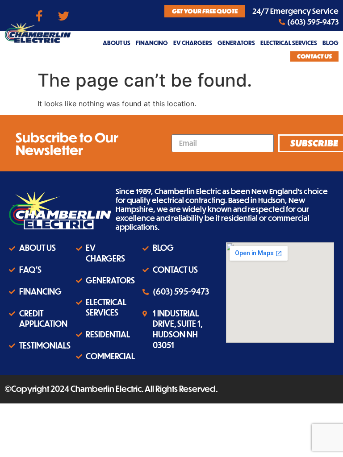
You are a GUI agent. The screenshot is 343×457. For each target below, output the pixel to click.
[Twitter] (64, 15)
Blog (330, 42)
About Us (116, 42)
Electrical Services (288, 42)
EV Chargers (192, 42)
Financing (152, 42)
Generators (236, 42)
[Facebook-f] (39, 15)
